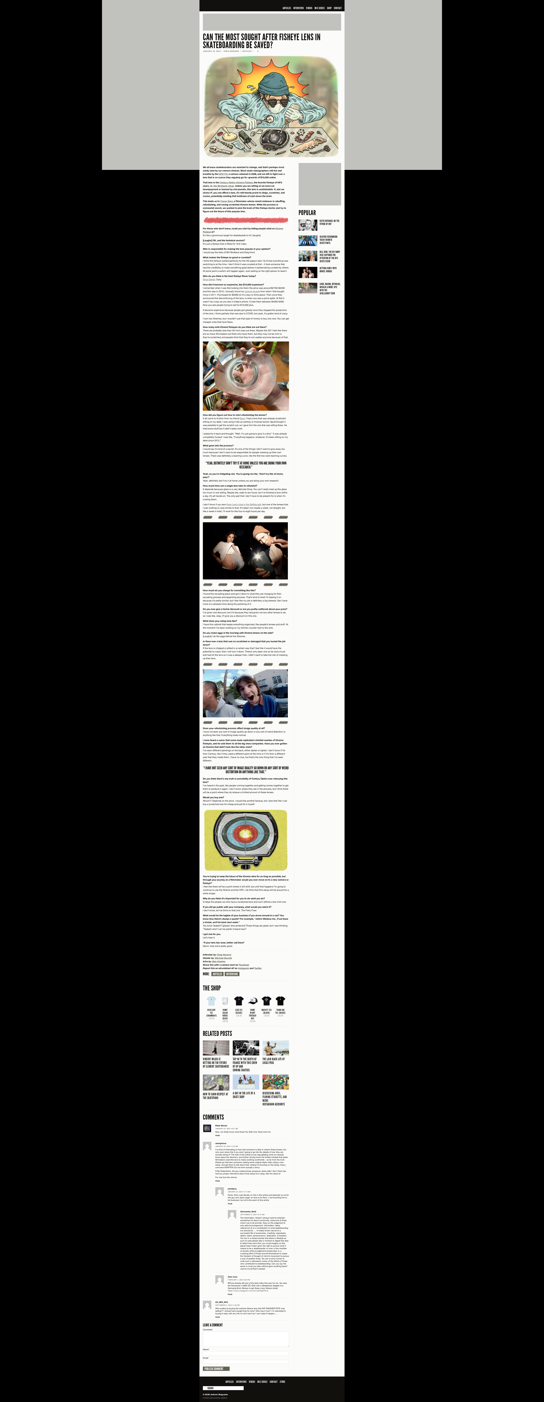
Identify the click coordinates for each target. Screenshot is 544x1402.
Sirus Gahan (209, 279)
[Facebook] (317, 3)
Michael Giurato (223, 958)
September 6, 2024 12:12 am (252, 1214)
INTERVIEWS (298, 8)
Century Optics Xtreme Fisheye (236, 182)
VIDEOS (309, 8)
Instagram (243, 968)
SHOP (329, 8)
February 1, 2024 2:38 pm (239, 1280)
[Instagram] (326, 3)
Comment (207, 1329)
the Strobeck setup (223, 185)
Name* (206, 1349)
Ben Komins (218, 961)
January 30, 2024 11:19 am (239, 1192)
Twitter (258, 968)
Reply (217, 1135)
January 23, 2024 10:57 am (226, 1128)
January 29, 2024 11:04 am (226, 1146)
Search (205, 1388)
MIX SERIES (320, 8)
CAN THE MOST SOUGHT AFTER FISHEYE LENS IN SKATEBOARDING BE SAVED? (261, 41)
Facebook (244, 964)
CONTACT (338, 8)
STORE (282, 1381)
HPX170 (223, 174)
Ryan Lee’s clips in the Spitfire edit (243, 504)
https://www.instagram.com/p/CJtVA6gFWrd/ (248, 1291)
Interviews (232, 974)
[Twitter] (321, 3)
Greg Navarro (231, 51)
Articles (217, 974)
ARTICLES (287, 8)
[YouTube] (332, 3)
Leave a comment (213, 1325)
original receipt (252, 291)
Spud (242, 418)
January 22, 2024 (211, 51)
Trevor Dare (226, 201)
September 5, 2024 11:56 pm (227, 1305)
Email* (206, 1358)
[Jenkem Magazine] (223, 5)
